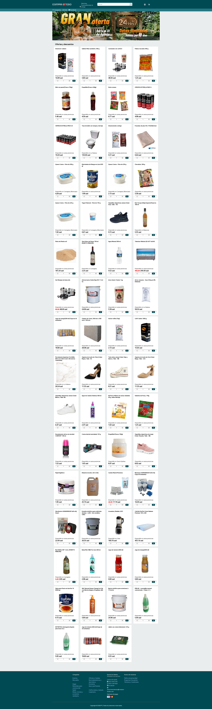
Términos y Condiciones (131, 682)
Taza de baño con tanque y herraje (92, 126)
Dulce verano (112, 87)
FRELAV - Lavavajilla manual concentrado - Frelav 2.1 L (143, 589)
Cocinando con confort (115, 48)
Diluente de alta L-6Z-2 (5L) (90, 473)
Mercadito (76, 680)
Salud (74, 690)
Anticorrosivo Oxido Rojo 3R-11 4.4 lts (92, 280)
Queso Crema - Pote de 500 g (64, 164)
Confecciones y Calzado (96, 690)
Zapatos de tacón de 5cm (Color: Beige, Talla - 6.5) (145, 357)
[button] (56, 25)
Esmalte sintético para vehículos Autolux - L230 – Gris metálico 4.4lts (92, 512)
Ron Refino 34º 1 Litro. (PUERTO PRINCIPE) (65, 550)
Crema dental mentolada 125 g (91, 434)
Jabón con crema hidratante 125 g (118, 627)
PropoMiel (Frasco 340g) (89, 87)
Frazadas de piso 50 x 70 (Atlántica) (145, 126)
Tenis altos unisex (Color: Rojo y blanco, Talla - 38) (117, 357)
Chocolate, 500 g (140, 164)
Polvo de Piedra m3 (61, 241)
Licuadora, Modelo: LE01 (115, 511)
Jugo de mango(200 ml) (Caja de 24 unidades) (66, 319)
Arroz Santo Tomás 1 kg (115, 280)
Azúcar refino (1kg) (114, 318)
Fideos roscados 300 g (141, 48)
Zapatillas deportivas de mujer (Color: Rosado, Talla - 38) (144, 435)
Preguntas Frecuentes (131, 680)
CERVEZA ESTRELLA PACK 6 (143, 87)
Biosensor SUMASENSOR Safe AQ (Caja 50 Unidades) (145, 473)
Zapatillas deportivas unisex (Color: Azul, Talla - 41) (119, 203)
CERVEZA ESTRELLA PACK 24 (64, 126)
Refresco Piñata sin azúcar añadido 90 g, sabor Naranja (119, 396)
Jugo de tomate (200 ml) (115, 550)
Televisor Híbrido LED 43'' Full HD (145, 241)
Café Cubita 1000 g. (141, 318)
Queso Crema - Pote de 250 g (117, 164)
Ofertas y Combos (94, 678)
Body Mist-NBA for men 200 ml (91, 550)
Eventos (75, 678)
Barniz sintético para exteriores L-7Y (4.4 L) (118, 589)
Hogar (74, 684)
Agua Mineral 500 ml (114, 241)
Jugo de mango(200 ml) (142, 550)
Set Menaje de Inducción (62, 280)
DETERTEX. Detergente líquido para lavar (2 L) (64, 627)
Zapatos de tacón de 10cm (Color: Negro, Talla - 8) (92, 357)
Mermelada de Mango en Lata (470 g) (92, 165)
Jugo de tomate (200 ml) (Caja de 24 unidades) (92, 627)
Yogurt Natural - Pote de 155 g (91, 203)
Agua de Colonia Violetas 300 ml (91, 395)
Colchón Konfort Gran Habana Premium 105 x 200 (144, 512)
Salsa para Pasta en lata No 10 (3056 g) (64, 589)
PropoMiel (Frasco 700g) (115, 434)
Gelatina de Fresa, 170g (142, 395)
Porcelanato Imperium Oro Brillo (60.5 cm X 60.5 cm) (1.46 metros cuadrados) (65, 358)
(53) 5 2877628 (112, 683)
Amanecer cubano (60, 48)
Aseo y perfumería (94, 686)
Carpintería (92, 692)
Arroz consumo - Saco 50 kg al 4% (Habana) (145, 280)
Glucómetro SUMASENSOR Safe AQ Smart (66, 512)
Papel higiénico (59, 473)
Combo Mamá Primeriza (115, 473)
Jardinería (76, 696)
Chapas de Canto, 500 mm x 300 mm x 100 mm (91, 319)
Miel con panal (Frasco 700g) (63, 87)
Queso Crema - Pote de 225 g (64, 203)
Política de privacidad (130, 678)
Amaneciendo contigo (115, 126)
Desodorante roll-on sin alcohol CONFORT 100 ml (64, 435)
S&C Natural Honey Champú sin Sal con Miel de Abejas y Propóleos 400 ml (92, 590)
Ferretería (92, 684)
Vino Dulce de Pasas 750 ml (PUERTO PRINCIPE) (90, 242)
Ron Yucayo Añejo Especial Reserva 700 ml (145, 203)
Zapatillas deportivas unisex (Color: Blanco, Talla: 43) (66, 396)
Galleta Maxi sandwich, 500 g (90, 48)
